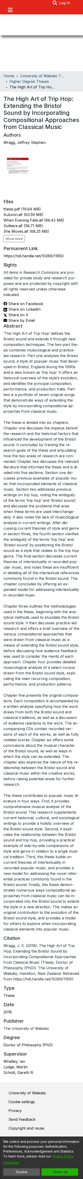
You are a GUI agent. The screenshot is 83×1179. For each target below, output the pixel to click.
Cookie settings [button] (22, 1101)
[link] (22, 209)
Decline (21, 1172)
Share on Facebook (25, 303)
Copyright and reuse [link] (26, 1128)
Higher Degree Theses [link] (29, 81)
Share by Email (21, 320)
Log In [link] (65, 2)
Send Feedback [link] (22, 1119)
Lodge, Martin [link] (15, 1067)
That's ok (60, 1172)
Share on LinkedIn (24, 309)
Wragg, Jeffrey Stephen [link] (24, 142)
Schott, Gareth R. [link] (18, 1072)
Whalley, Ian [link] (14, 1061)
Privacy (15, 1110)
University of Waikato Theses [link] (43, 76)
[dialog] (41, 1158)
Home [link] (9, 76)
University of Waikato (27, 1093)
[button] (55, 3)
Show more (14, 239)
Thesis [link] (9, 995)
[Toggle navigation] (10, 10)
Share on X (17, 314)
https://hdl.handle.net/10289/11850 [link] (33, 256)
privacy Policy (62, 1156)
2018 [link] (7, 1012)
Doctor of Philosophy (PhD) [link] (28, 1045)
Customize (11, 1163)
